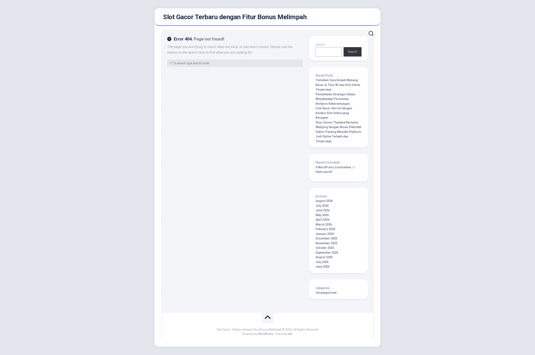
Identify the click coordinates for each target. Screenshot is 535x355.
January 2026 (325, 233)
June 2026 (323, 210)
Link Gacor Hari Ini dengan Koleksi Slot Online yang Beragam (334, 113)
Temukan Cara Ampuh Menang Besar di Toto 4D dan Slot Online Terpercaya (338, 84)
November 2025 (326, 243)
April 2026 (322, 219)
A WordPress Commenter (333, 167)
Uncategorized (326, 292)
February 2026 (325, 229)
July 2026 (322, 205)
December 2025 (326, 238)
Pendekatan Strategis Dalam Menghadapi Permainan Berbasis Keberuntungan (335, 99)
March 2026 (324, 224)
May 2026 (322, 215)
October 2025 (325, 247)
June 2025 (323, 266)
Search (320, 44)
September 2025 (327, 252)
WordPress (265, 334)
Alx (290, 334)
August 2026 (324, 201)
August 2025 (324, 257)
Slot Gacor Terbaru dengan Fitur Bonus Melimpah (235, 17)
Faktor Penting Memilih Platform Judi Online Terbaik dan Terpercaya (338, 136)
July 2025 (322, 262)
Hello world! (324, 172)
